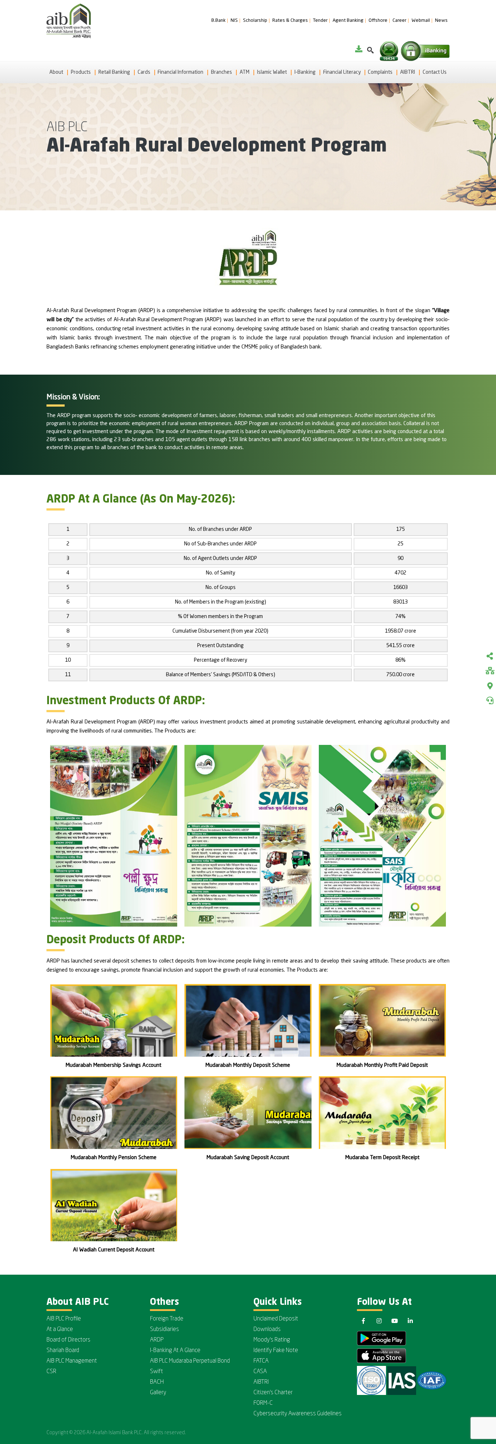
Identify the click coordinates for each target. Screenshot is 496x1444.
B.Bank (218, 21)
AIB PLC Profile (63, 1319)
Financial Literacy (342, 72)
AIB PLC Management (71, 1361)
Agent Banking (348, 21)
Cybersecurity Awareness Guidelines (297, 1414)
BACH (157, 1382)
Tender (320, 21)
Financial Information (180, 72)
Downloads (267, 1329)
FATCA (261, 1361)
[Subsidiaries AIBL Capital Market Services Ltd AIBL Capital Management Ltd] (490, 671)
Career (399, 21)
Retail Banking (114, 72)
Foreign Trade (166, 1319)
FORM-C (263, 1403)
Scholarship (255, 21)
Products (81, 72)
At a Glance (59, 1329)
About (56, 72)
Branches (221, 72)
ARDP (156, 1340)
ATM (244, 72)
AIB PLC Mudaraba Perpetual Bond (190, 1361)
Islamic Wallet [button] (272, 72)
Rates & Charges (290, 21)
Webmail (420, 21)
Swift (156, 1372)
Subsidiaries (164, 1329)
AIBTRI (407, 72)
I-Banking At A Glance (175, 1351)
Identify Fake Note (275, 1351)
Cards (144, 72)
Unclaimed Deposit (275, 1319)
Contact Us (435, 72)
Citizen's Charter (273, 1393)
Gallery (158, 1393)
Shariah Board (62, 1351)
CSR (51, 1372)
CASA (260, 1372)
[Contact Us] (490, 700)
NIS (234, 21)
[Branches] (490, 686)
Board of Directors (68, 1340)
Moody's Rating (271, 1340)
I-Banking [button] (305, 72)
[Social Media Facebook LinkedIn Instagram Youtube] (490, 657)
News (441, 21)
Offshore (378, 21)
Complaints (380, 72)
